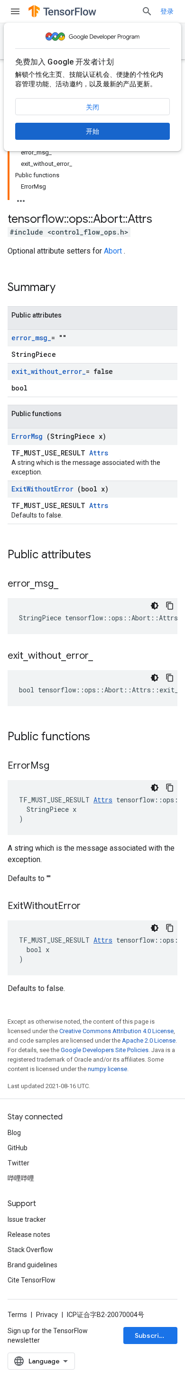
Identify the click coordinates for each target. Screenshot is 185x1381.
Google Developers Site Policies (104, 1050)
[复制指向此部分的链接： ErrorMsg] (61, 766)
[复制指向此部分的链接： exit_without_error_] (102, 656)
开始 (92, 131)
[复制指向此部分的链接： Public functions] (102, 737)
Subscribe (151, 1335)
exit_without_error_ (48, 371)
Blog (14, 1132)
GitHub (18, 1148)
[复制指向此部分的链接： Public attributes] (103, 555)
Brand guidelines (32, 1265)
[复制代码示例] (169, 605)
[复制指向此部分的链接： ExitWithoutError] (92, 906)
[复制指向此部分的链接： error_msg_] (67, 584)
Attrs (98, 452)
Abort (114, 250)
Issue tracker (27, 1219)
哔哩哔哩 (21, 1178)
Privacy (47, 1314)
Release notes (29, 1234)
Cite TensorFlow (32, 1280)
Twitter (18, 1163)
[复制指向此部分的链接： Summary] (67, 288)
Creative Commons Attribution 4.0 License (116, 1031)
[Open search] (147, 11)
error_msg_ (31, 337)
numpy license (107, 1068)
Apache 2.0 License (149, 1040)
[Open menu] (15, 11)
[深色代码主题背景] (154, 605)
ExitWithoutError (44, 488)
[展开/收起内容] (21, 198)
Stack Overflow (30, 1250)
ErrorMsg (28, 436)
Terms (17, 1314)
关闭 (92, 107)
